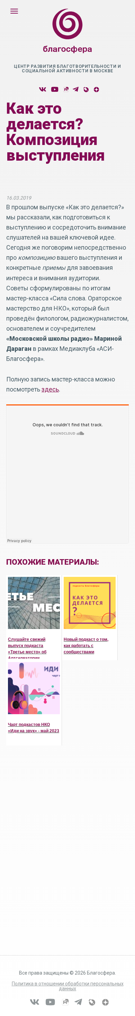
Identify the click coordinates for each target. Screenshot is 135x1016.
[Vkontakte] (42, 90)
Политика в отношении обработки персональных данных (68, 986)
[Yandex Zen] (96, 90)
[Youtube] (54, 90)
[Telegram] (76, 90)
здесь (50, 389)
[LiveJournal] (86, 90)
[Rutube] (66, 90)
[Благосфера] (67, 37)
